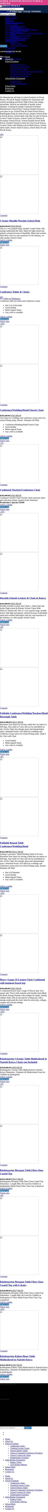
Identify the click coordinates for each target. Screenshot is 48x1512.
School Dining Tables (19, 31)
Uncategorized (11, 41)
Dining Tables (11, 18)
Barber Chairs (10, 16)
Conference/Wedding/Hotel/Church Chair (22, 410)
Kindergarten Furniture (19, 38)
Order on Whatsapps (11, 299)
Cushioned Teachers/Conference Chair (20, 490)
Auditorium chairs (17, 26)
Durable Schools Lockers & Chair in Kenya (23, 598)
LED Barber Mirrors (18, 45)
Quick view (4, 245)
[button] (4, 242)
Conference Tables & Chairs (14, 292)
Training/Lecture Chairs (19, 28)
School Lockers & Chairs (20, 35)
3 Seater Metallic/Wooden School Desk (20, 220)
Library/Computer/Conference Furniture (26, 33)
